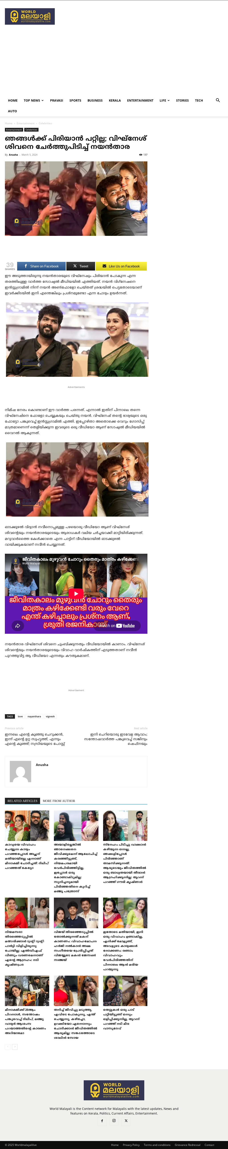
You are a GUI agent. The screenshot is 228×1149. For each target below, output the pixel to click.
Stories (182, 100)
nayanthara (34, 716)
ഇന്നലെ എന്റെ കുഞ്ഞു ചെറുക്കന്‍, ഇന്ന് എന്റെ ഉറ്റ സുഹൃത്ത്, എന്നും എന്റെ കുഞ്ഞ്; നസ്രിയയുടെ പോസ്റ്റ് (35, 739)
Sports (75, 100)
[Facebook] (102, 1121)
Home (13, 100)
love (20, 716)
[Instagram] (114, 1121)
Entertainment (140, 100)
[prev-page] (7, 1047)
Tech (199, 100)
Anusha (13, 154)
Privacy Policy (131, 1145)
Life (163, 100)
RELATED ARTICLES (22, 801)
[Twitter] (126, 1121)
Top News (32, 100)
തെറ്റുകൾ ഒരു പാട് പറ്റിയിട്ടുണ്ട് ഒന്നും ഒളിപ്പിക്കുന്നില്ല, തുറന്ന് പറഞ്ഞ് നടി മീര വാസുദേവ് (121, 1019)
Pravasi (56, 100)
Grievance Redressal (187, 1145)
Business (95, 100)
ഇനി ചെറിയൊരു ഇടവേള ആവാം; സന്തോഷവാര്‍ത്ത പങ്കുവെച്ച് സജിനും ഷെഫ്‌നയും (115, 739)
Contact (209, 1145)
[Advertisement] (142, 16)
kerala (115, 100)
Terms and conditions (157, 1145)
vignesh (50, 716)
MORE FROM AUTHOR (59, 801)
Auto (12, 111)
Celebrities (31, 129)
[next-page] (15, 1047)
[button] (217, 101)
